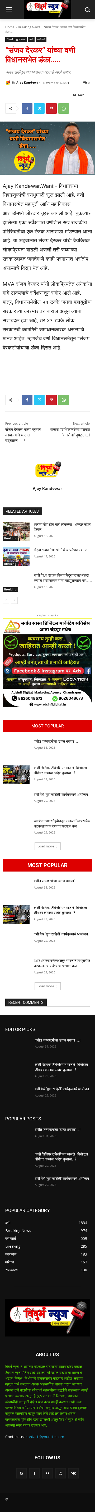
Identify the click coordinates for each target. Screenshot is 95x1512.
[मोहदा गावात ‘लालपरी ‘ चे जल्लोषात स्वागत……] (16, 556)
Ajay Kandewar (28, 82)
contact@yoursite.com (45, 1436)
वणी (31, 39)
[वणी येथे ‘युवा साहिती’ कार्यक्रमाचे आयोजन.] (16, 801)
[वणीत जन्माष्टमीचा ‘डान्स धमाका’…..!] (16, 748)
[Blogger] (21, 1473)
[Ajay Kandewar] (8, 82)
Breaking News (29, 27)
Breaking (10, 538)
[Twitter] (39, 108)
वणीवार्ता (41, 39)
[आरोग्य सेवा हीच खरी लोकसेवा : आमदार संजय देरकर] (16, 531)
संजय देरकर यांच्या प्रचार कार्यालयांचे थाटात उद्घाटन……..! (23, 435)
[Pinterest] (51, 108)
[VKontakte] (73, 1473)
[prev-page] (6, 600)
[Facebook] (27, 108)
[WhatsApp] (63, 108)
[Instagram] (60, 1473)
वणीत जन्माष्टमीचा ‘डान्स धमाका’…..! (56, 741)
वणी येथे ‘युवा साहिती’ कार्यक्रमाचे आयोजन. (61, 794)
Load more (45, 846)
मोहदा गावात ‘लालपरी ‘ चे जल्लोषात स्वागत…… (63, 550)
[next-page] (14, 600)
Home (10, 27)
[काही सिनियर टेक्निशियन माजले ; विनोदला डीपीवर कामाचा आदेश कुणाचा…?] (16, 774)
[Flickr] (47, 1473)
